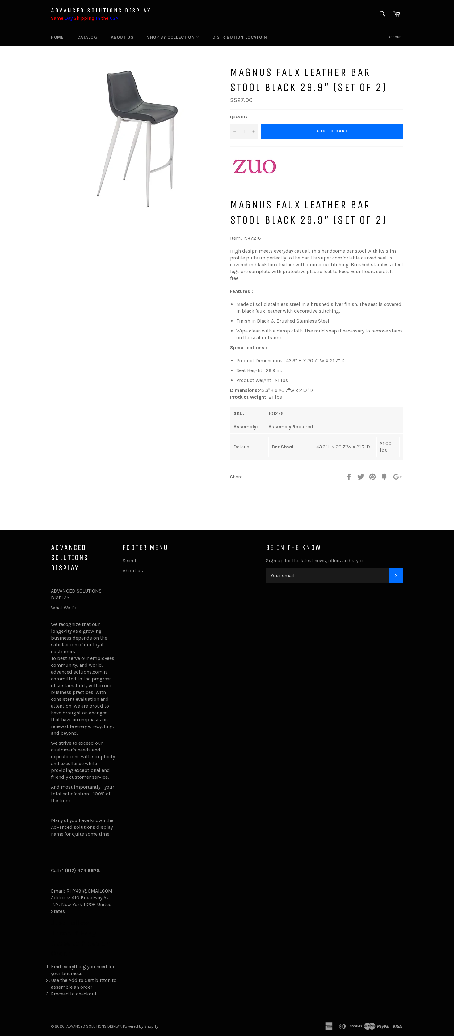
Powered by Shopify (140, 1026)
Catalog (87, 37)
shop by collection (171, 37)
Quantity (239, 117)
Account (395, 37)
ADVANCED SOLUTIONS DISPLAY (101, 10)
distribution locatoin (239, 37)
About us (122, 37)
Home (57, 37)
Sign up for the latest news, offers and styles (315, 560)
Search (130, 560)
